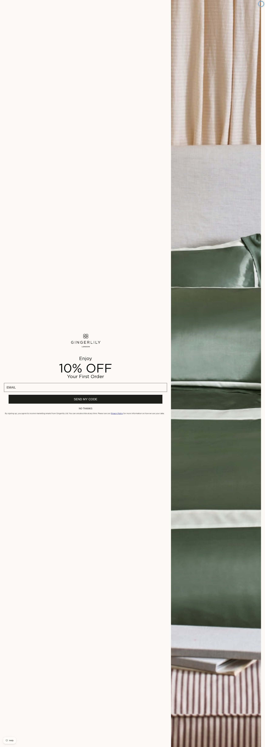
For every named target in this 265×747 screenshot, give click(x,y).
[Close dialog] (261, 4)
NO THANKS (85, 408)
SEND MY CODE (85, 399)
